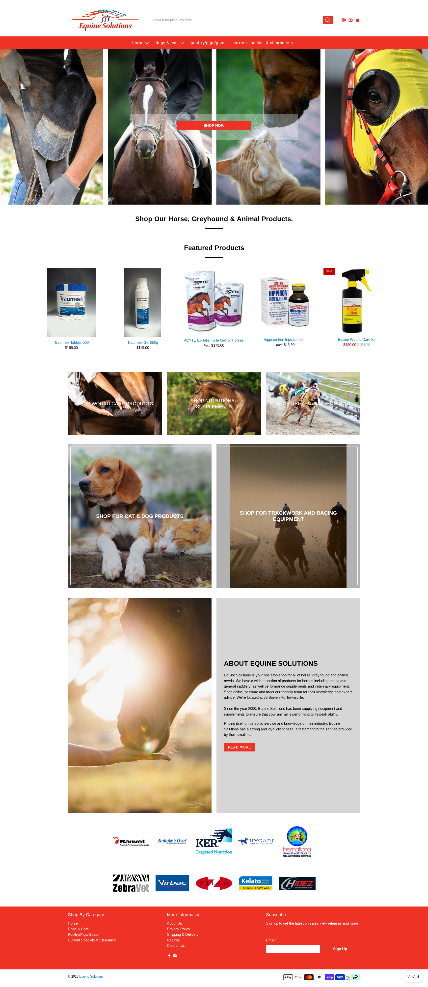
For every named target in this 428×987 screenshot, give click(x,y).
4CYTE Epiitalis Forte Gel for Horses (214, 340)
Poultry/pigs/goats (209, 42)
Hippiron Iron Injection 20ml (285, 339)
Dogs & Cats (167, 42)
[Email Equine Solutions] (175, 957)
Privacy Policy (178, 929)
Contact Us (176, 945)
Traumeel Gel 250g (142, 342)
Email (271, 940)
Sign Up (340, 949)
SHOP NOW (214, 125)
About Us (174, 923)
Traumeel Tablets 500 (71, 342)
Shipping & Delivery (183, 934)
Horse (138, 42)
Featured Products (214, 248)
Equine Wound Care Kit (356, 339)
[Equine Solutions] (105, 20)
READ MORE (239, 747)
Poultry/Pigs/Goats (83, 934)
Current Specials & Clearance (261, 42)
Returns (173, 940)
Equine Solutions (91, 976)
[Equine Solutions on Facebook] (169, 957)
